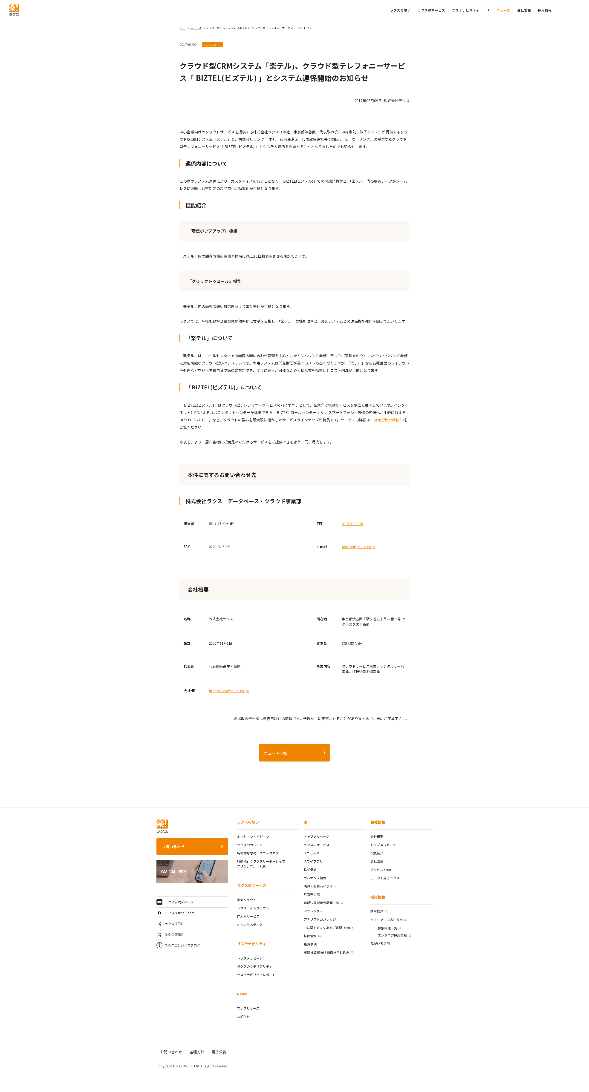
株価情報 (310, 936)
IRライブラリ (313, 861)
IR (488, 10)
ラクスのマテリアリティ (254, 966)
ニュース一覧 (275, 753)
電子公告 (219, 1052)
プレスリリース (248, 1008)
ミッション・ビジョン (253, 836)
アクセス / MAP (381, 869)
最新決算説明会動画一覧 (322, 902)
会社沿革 (376, 861)
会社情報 (377, 822)
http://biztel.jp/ (387, 419)
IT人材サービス (248, 916)
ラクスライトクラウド (253, 908)
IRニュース (311, 853)
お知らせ (243, 1016)
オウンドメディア (250, 924)
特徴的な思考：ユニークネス (258, 853)
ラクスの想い (248, 822)
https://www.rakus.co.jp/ (229, 690)
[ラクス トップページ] (14, 9)
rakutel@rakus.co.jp (358, 546)
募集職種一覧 (387, 928)
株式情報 (310, 869)
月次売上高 (312, 894)
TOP (182, 28)
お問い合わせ (173, 846)
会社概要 (376, 836)
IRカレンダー (313, 911)
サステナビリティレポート (256, 974)
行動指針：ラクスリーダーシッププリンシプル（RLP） (261, 863)
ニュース (503, 10)
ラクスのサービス (251, 885)
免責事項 (310, 944)
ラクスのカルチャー (251, 844)
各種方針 (197, 1052)
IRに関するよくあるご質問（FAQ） (329, 927)
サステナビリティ (251, 943)
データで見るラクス (384, 878)
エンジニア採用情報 (392, 935)
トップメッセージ (250, 958)
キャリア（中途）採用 (386, 919)
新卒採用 (377, 911)
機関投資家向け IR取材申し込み (327, 952)
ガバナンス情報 (315, 878)
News (242, 994)
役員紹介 (376, 853)
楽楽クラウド (246, 899)
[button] (544, 10)
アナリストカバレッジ (320, 919)
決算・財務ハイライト (320, 886)
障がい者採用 (380, 943)
